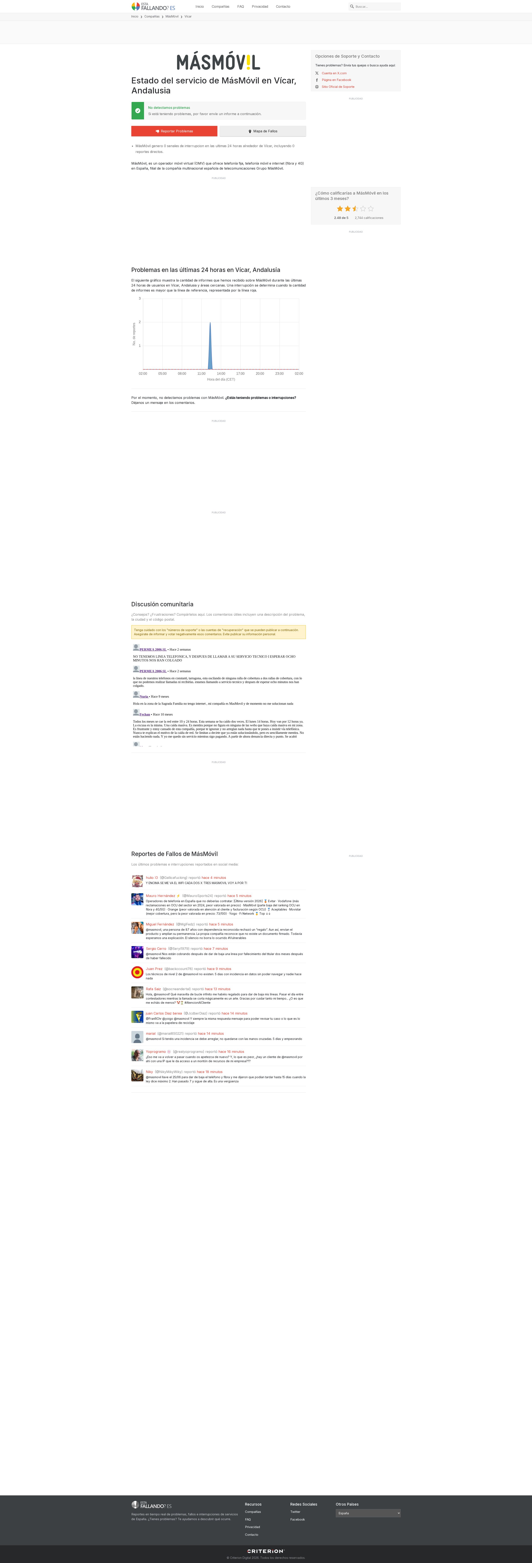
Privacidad (260, 6)
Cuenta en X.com (334, 73)
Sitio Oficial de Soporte (338, 87)
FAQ (240, 6)
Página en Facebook (336, 80)
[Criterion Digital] (266, 1551)
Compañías (220, 6)
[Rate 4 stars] (363, 208)
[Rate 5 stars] (371, 208)
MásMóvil (172, 16)
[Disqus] (218, 694)
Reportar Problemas (177, 131)
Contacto (283, 6)
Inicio (200, 6)
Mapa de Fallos (265, 131)
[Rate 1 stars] (340, 208)
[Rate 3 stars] (356, 208)
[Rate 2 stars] (348, 208)
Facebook (297, 1519)
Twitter (295, 1512)
